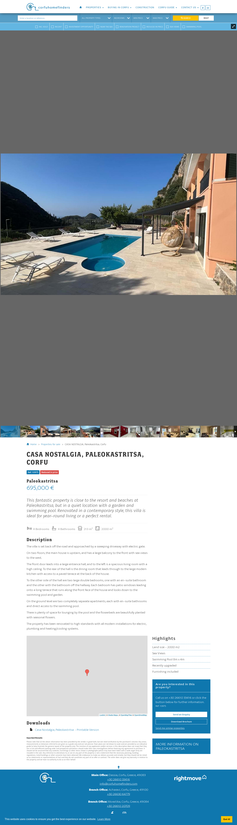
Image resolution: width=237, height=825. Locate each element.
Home (33, 444)
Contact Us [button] (189, 7)
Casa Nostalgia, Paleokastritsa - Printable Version (67, 730)
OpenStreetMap (140, 715)
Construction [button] (145, 7)
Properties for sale (50, 444)
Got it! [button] (226, 819)
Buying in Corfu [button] (119, 7)
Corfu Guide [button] (166, 7)
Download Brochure (181, 721)
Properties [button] (94, 7)
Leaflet (102, 715)
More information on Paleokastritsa (177, 746)
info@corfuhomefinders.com (118, 784)
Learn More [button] (103, 819)
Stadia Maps (113, 715)
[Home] (80, 7)
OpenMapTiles (126, 715)
